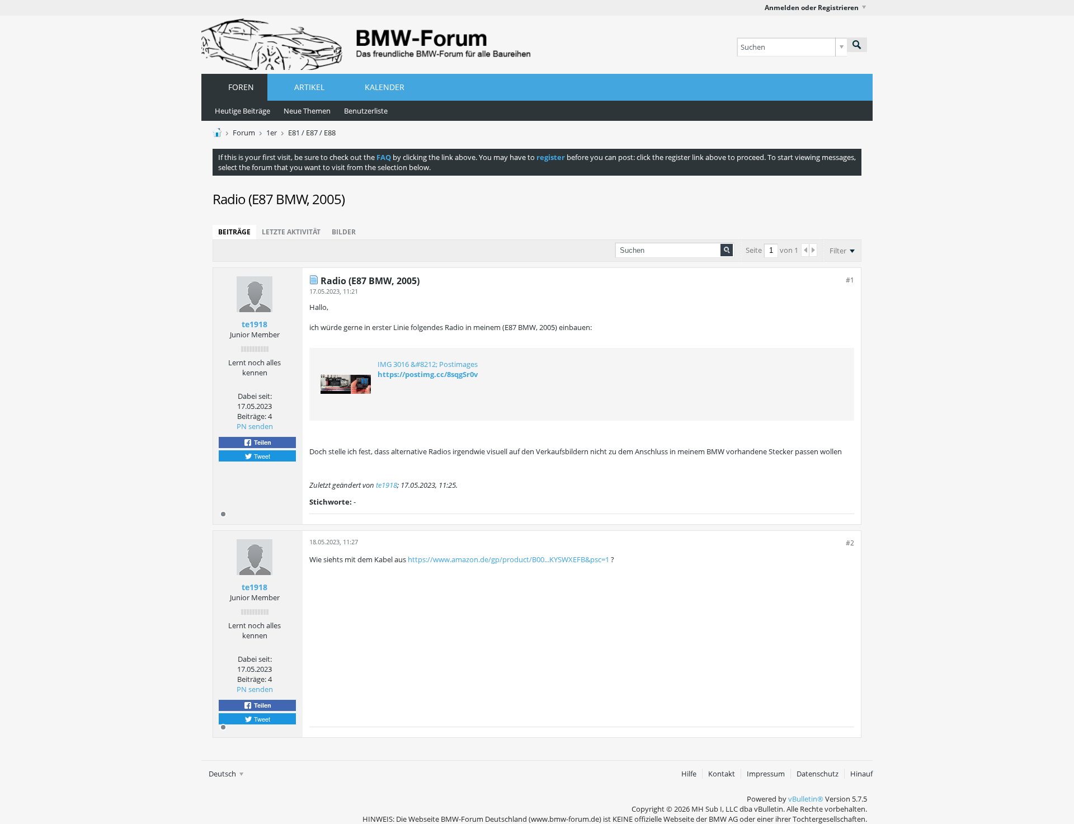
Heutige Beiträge (242, 111)
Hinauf (861, 774)
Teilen (261, 442)
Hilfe (688, 774)
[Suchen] (857, 44)
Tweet (261, 455)
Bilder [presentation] (344, 232)
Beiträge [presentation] (234, 232)
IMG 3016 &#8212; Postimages (428, 364)
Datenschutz (818, 774)
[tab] (234, 232)
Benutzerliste (366, 111)
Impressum (766, 774)
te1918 (254, 324)
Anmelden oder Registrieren (812, 7)
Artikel (309, 87)
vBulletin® (805, 799)
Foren (241, 87)
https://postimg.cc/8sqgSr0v (428, 374)
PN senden (255, 426)
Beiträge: (251, 416)
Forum (244, 133)
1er (271, 133)
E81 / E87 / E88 (312, 133)
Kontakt (721, 774)
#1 (850, 280)
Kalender (384, 87)
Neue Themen (307, 111)
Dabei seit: (255, 396)
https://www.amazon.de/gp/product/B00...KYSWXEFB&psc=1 (508, 559)
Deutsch (223, 774)
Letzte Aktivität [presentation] (291, 232)
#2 (850, 543)
